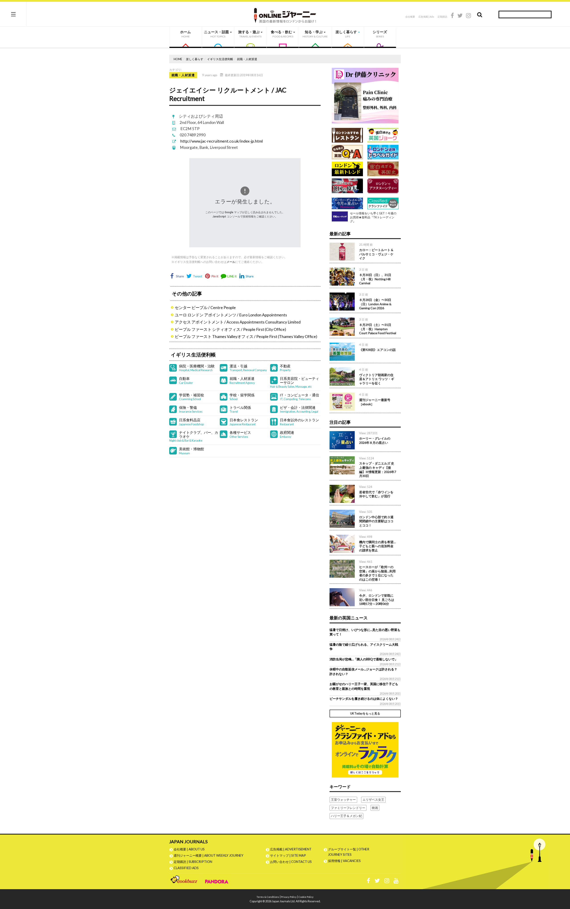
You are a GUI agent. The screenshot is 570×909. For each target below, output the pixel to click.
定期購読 (442, 16)
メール (230, 262)
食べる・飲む (282, 34)
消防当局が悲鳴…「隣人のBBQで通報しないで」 (364, 659)
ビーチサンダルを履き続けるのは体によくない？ (364, 698)
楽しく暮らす (347, 34)
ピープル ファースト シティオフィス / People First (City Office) (230, 329)
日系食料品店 (191, 422)
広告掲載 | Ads (426, 16)
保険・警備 (190, 409)
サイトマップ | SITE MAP (288, 855)
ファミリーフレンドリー (348, 808)
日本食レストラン (244, 422)
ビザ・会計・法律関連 (299, 409)
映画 (375, 808)
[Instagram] (468, 16)
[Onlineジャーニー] (285, 13)
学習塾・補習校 (191, 397)
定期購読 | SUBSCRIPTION (194, 862)
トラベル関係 (240, 409)
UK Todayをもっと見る (365, 713)
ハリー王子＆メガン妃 (346, 816)
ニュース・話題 (217, 34)
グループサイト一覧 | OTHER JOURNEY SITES (348, 851)
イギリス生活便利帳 (220, 59)
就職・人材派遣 (247, 59)
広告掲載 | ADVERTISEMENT (290, 849)
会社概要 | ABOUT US (189, 849)
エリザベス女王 (373, 799)
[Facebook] (452, 16)
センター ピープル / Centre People (205, 307)
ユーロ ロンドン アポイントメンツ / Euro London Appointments (231, 315)
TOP (562, 884)
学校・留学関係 (242, 397)
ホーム (185, 34)
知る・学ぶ (315, 34)
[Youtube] (396, 881)
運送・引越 (248, 368)
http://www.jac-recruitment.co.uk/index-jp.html (221, 141)
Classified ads (186, 868)
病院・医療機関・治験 (197, 368)
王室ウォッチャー (343, 799)
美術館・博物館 (191, 451)
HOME (178, 59)
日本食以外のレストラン (299, 422)
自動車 (186, 380)
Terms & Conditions (267, 896)
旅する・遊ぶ (249, 34)
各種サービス (240, 434)
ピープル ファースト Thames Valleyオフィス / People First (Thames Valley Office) (246, 336)
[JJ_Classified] (365, 749)
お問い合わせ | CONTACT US (291, 862)
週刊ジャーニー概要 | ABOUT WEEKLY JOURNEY (208, 855)
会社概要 (410, 16)
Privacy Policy (289, 896)
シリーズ (380, 34)
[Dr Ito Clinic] (365, 95)
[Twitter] (460, 16)
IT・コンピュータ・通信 (299, 397)
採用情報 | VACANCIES (344, 861)
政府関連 (287, 434)
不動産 (285, 368)
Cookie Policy (306, 896)
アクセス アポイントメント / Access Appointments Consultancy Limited (238, 322)
